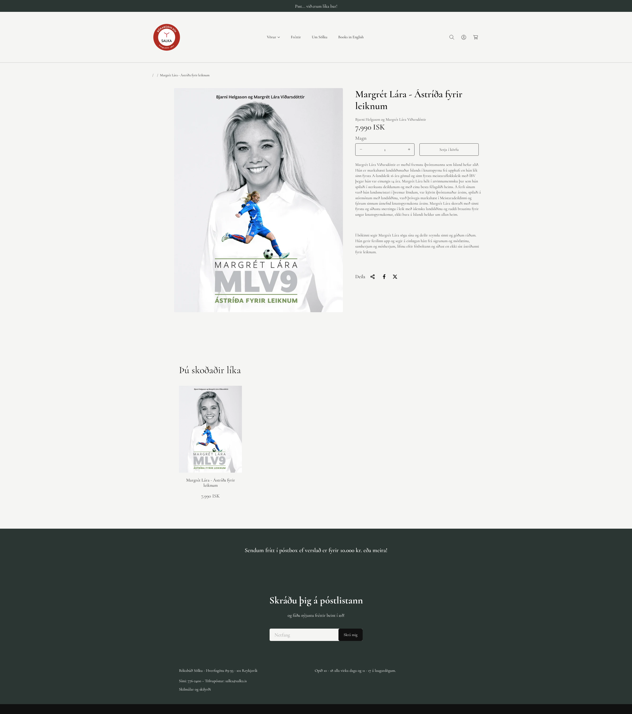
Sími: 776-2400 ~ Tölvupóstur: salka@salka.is (213, 680)
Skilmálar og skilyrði (195, 689)
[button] (273, 37)
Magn (361, 138)
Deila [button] (360, 277)
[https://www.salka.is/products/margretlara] (384, 276)
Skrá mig (350, 634)
